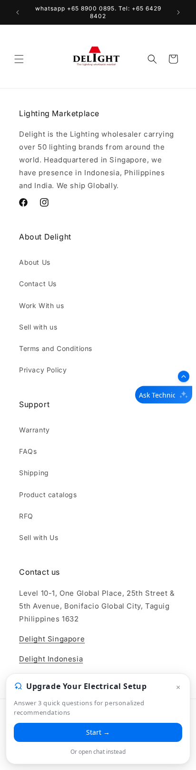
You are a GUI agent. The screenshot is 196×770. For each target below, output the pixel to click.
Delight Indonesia (51, 658)
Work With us (41, 305)
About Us (34, 262)
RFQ (26, 516)
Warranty (34, 430)
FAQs (28, 451)
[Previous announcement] (17, 12)
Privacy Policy (43, 370)
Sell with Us (38, 537)
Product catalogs (48, 494)
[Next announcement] (178, 12)
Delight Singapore (52, 638)
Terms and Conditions (55, 348)
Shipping (34, 473)
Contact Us (38, 284)
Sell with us (38, 327)
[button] (19, 59)
